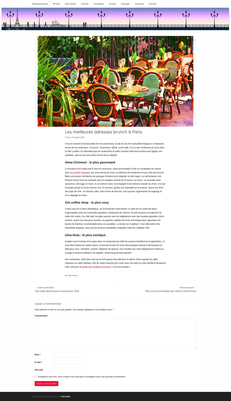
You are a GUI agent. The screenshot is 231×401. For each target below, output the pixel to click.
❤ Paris (56, 4)
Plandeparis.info (40, 4)
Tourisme (139, 4)
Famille (84, 4)
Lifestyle (125, 4)
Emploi (112, 4)
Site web (39, 370)
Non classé (73, 275)
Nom (38, 355)
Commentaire (41, 316)
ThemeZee (65, 396)
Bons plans (70, 4)
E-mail (38, 362)
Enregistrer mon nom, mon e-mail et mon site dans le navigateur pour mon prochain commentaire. (82, 377)
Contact (153, 4)
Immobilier (98, 4)
